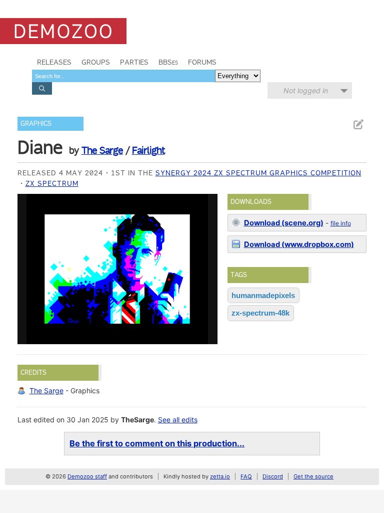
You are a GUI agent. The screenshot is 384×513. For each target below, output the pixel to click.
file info (340, 223)
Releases (54, 62)
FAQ (246, 476)
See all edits (178, 419)
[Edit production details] (358, 124)
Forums (202, 62)
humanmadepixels (263, 295)
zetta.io (220, 476)
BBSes (168, 62)
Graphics (36, 123)
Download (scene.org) (284, 222)
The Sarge (102, 150)
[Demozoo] (63, 31)
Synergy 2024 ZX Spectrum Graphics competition (259, 172)
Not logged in (306, 90)
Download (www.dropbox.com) (299, 244)
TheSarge (137, 419)
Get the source (314, 476)
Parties (134, 62)
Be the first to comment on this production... (157, 443)
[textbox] (123, 76)
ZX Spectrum (52, 183)
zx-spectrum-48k (261, 313)
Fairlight (148, 150)
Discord (272, 476)
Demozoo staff (87, 476)
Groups (96, 62)
